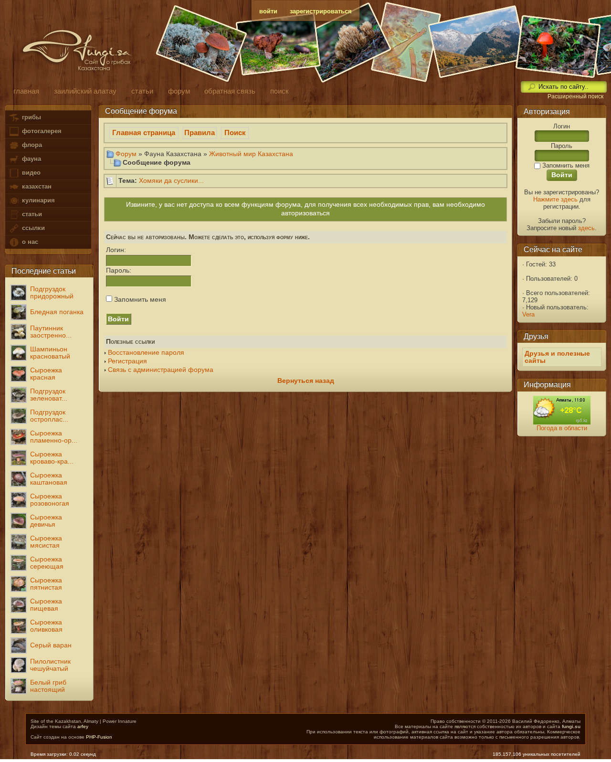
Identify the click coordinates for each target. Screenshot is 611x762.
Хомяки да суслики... (171, 180)
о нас (29, 241)
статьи (31, 214)
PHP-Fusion (99, 737)
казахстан (36, 186)
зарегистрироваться (321, 11)
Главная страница (143, 133)
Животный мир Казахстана (251, 154)
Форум (126, 154)
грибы (30, 117)
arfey (82, 726)
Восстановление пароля (146, 352)
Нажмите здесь (555, 199)
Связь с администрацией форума (160, 369)
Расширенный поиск (575, 96)
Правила (199, 133)
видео (30, 172)
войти (268, 11)
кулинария (37, 200)
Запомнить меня (139, 299)
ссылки (32, 228)
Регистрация (127, 361)
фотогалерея (41, 131)
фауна (30, 158)
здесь (586, 228)
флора (31, 144)
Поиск (235, 133)
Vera (528, 314)
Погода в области (562, 428)
